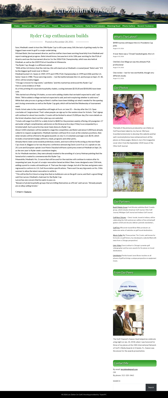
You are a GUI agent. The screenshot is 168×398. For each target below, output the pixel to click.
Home (17, 26)
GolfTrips (116, 228)
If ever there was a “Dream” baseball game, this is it (133, 54)
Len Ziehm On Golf (84, 9)
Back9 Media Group (120, 207)
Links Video (117, 245)
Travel (55, 26)
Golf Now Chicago (119, 217)
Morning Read (113, 26)
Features (79, 26)
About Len (27, 26)
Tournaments (66, 26)
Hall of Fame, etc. (42, 26)
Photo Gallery (128, 26)
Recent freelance (146, 26)
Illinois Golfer (117, 235)
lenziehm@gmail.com (129, 369)
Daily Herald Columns (95, 26)
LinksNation (117, 255)
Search (116, 381)
